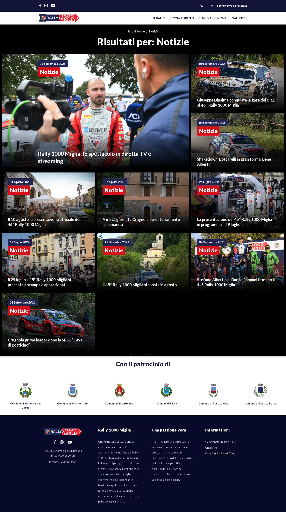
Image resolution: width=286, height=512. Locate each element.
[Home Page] (59, 18)
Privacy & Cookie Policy (62, 461)
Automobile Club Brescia (67, 450)
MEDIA (206, 18)
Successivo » (147, 355)
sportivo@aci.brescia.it (232, 5)
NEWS (221, 18)
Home (141, 31)
